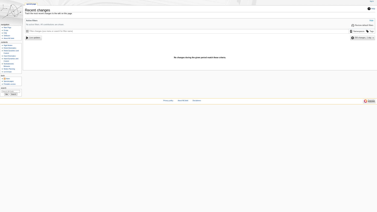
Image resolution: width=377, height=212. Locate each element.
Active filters (31, 21)
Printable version (10, 84)
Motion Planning (9, 69)
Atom (8, 79)
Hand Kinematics (10, 56)
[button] (371, 20)
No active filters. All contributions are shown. (45, 25)
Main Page (7, 27)
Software (7, 36)
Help (373, 9)
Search (3, 88)
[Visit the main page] (11, 11)
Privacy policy (168, 100)
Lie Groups (8, 72)
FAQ (5, 33)
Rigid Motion (8, 45)
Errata (6, 30)
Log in (372, 1)
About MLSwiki (9, 38)
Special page (31, 4)
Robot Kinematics (10, 48)
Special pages (9, 81)
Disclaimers (197, 100)
